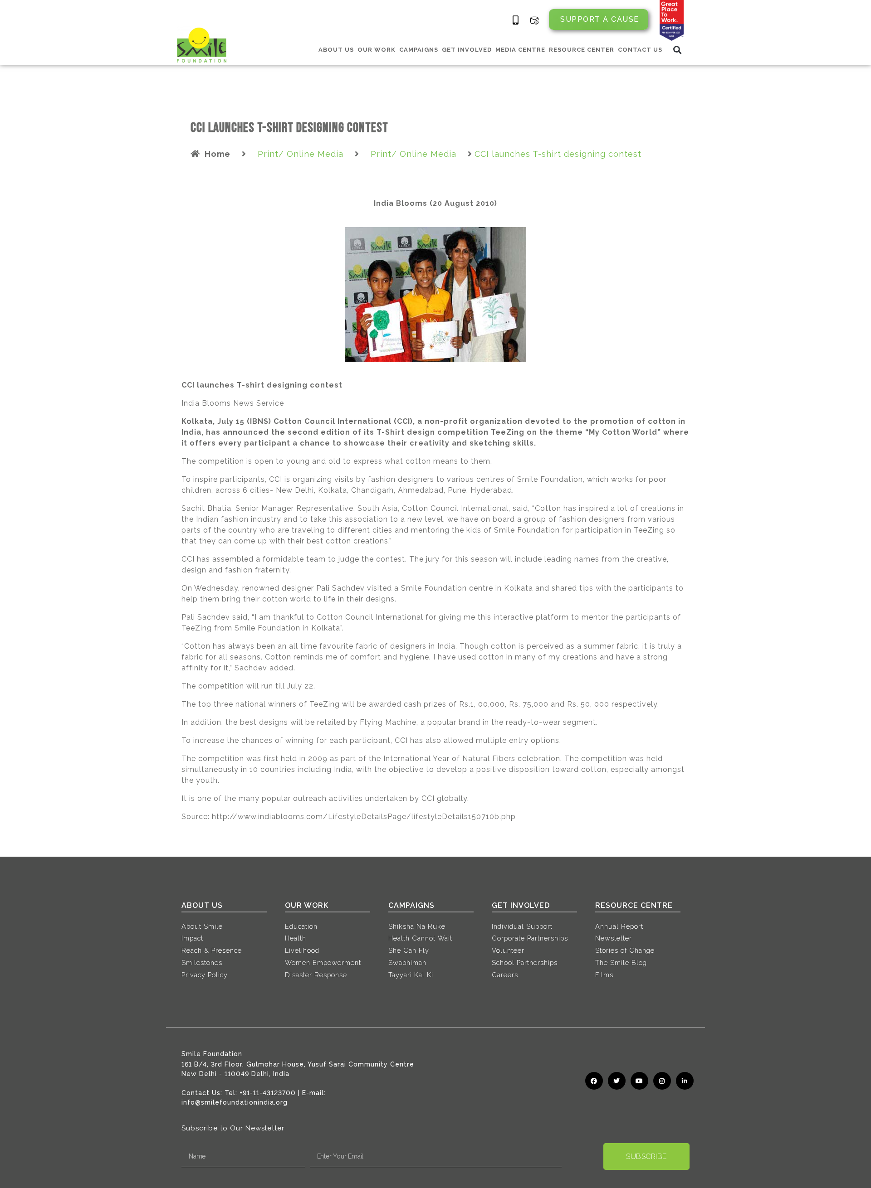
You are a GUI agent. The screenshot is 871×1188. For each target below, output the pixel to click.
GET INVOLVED (467, 49)
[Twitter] (617, 1081)
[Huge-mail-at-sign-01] (534, 20)
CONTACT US (640, 49)
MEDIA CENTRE (520, 49)
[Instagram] (662, 1081)
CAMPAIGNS (418, 49)
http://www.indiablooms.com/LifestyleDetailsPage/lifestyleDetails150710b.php (364, 816)
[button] (677, 49)
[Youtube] (639, 1081)
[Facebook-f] (594, 1081)
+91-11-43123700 (268, 1092)
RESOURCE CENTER (581, 49)
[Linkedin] (685, 1081)
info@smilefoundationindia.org (234, 1102)
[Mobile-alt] (516, 20)
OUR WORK (376, 49)
